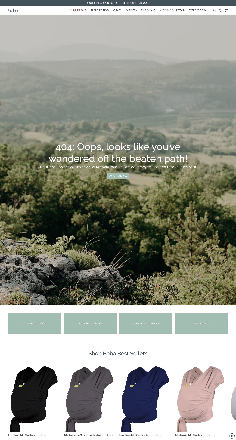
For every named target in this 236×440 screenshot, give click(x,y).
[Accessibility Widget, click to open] (232, 436)
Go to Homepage (118, 176)
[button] (100, 10)
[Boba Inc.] (13, 10)
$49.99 (110, 435)
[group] (118, 3)
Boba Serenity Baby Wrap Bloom (189, 435)
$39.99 (43, 435)
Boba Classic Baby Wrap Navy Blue (134, 435)
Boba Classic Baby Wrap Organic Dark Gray (82, 435)
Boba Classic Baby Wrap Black (21, 435)
